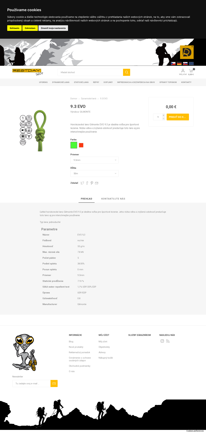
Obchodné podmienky (79, 366)
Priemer (74, 154)
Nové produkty (76, 347)
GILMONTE (85, 111)
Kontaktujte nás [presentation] (113, 198)
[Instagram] (162, 341)
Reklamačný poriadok (79, 352)
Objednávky (104, 347)
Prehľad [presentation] (86, 198)
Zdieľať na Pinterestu (91, 183)
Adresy (102, 352)
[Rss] (168, 341)
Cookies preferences (195, 431)
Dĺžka (73, 168)
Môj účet (183, 74)
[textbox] (90, 72)
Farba (73, 139)
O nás (72, 371)
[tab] (87, 199)
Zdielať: (74, 183)
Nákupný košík (106, 357)
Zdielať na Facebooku (87, 183)
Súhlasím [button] (14, 28)
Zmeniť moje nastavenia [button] (53, 28)
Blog (71, 341)
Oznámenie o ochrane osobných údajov (80, 359)
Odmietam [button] (30, 28)
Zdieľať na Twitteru (82, 183)
